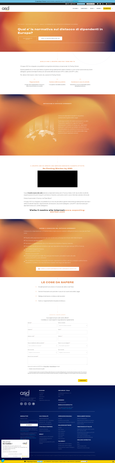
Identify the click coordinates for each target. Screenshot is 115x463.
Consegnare (82, 380)
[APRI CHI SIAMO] (78, 8)
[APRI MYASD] (94, 8)
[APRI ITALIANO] (112, 4)
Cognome (30, 329)
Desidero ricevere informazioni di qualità (36, 368)
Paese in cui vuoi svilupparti (64, 343)
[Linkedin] (98, 4)
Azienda (30, 322)
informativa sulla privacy (24, 431)
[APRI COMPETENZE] (87, 8)
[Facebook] (100, 4)
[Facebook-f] (25, 404)
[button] (2, 460)
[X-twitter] (103, 4)
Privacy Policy (46, 366)
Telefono (60, 336)
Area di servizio (31, 349)
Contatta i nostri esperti (67, 408)
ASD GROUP (21, 24)
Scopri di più (70, 1)
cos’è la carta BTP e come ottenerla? (35, 258)
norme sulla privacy (28, 437)
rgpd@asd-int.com (32, 434)
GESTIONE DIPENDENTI (32, 24)
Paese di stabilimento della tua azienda (36, 343)
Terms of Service (53, 366)
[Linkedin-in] (21, 404)
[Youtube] (33, 404)
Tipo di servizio (61, 349)
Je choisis (15, 456)
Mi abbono (29, 424)
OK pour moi (24, 456)
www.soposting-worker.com (67, 211)
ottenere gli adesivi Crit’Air (32, 251)
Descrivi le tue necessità (33, 356)
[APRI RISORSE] (101, 8)
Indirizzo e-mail (31, 336)
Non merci (6, 456)
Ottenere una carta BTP (32, 254)
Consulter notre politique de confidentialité (10, 451)
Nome (59, 329)
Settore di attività (61, 322)
